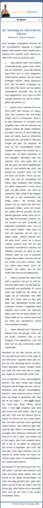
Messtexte (12, 37)
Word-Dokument (27, 37)
